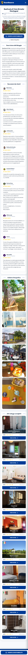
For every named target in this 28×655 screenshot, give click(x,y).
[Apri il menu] (25, 2)
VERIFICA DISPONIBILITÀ (15, 652)
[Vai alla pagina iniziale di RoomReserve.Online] (7, 2)
